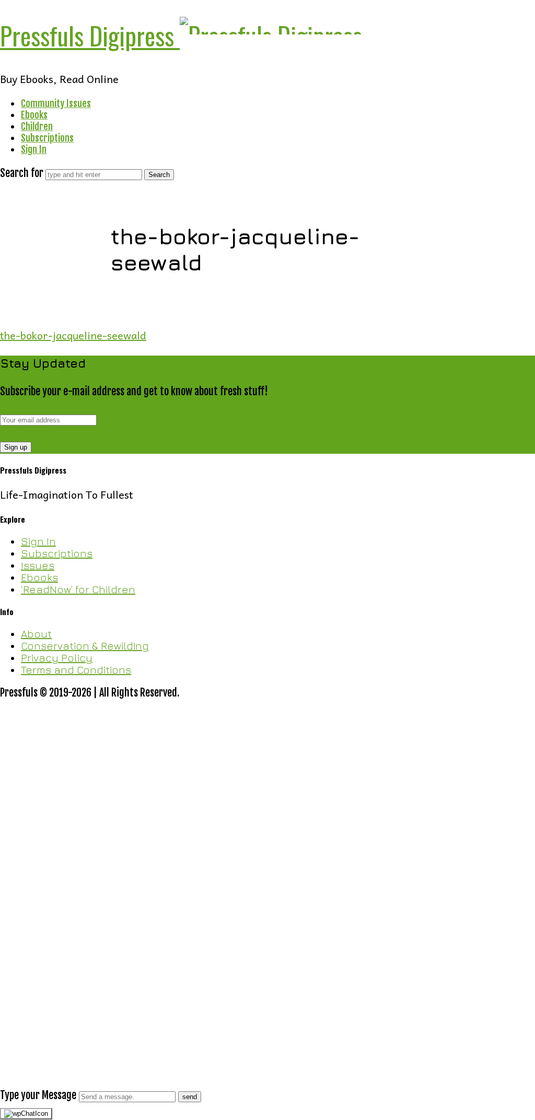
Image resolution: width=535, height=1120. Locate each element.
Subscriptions (47, 138)
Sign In (33, 149)
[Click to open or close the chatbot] (26, 1113)
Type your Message (38, 1095)
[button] (267, 947)
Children (37, 126)
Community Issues (56, 103)
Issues (37, 565)
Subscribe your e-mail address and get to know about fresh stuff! (134, 391)
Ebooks (34, 115)
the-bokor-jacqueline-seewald (73, 335)
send (189, 1097)
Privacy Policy (56, 658)
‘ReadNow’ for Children (78, 589)
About (36, 634)
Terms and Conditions (76, 670)
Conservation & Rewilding (85, 646)
